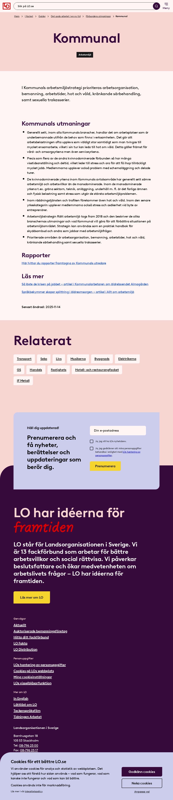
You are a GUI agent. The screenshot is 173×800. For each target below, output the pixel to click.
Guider (42, 16)
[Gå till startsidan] (6, 6)
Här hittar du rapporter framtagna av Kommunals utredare (64, 263)
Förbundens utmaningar (98, 16)
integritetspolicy (33, 791)
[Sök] (156, 6)
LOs (125, 452)
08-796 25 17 (29, 750)
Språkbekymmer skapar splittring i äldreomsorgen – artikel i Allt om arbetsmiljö (78, 292)
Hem (16, 16)
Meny (166, 8)
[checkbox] (91, 441)
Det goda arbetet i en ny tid (65, 16)
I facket (29, 16)
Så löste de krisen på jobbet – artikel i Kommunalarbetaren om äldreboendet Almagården (85, 284)
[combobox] (87, 6)
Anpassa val (142, 791)
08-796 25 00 (28, 745)
